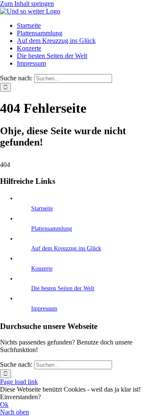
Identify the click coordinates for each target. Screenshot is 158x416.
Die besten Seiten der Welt (62, 288)
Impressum (44, 308)
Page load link (19, 381)
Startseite (42, 208)
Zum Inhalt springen (27, 3)
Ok (4, 404)
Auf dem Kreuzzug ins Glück (66, 248)
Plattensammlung (51, 228)
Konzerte (42, 268)
